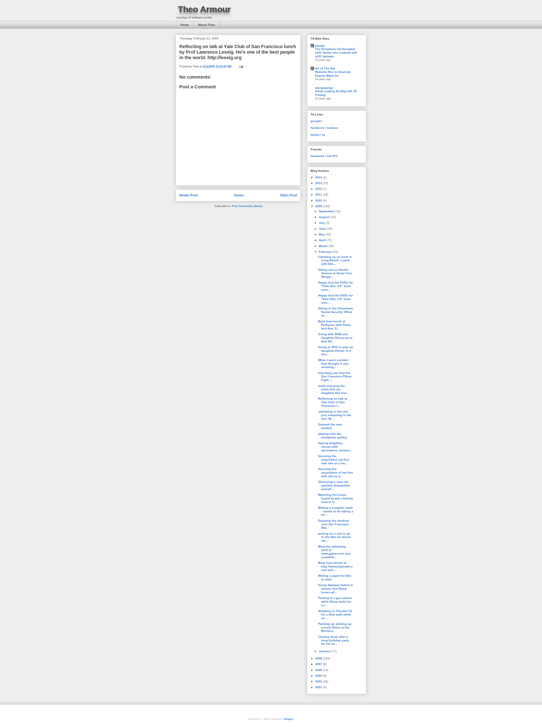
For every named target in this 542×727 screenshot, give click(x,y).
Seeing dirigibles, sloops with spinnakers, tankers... (335, 446)
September (327, 211)
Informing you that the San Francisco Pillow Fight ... (334, 376)
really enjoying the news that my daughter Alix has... (333, 389)
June (323, 228)
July (322, 222)
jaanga (320, 45)
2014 (319, 177)
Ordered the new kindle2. (330, 426)
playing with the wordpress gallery (332, 435)
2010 (319, 200)
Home (185, 24)
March (324, 246)
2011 (319, 194)
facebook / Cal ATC (324, 156)
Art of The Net (325, 68)
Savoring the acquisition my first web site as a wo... (333, 459)
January (325, 651)
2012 (319, 188)
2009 (319, 206)
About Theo (206, 24)
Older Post (288, 195)
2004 (319, 675)
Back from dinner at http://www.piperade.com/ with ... (335, 566)
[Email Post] (241, 66)
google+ (316, 121)
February (326, 251)
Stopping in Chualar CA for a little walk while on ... (335, 614)
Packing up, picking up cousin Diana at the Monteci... (334, 627)
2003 (319, 681)
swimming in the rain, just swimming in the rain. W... (334, 415)
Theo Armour (204, 9)
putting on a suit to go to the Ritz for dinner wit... (334, 537)
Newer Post (188, 195)
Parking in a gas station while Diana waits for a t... (335, 601)
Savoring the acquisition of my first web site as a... (335, 472)
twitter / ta (318, 134)
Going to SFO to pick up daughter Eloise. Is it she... (335, 350)
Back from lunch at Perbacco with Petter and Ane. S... (334, 325)
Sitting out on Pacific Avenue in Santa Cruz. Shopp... (335, 273)
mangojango (324, 87)
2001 (319, 687)
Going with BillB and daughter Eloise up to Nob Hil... (335, 337)
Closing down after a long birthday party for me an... (333, 640)
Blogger (288, 719)
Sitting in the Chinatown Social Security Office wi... (335, 312)
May (322, 234)
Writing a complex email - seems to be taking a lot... (335, 511)
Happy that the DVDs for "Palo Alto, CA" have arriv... (335, 286)
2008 (319, 658)
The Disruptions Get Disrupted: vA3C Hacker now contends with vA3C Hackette (336, 52)
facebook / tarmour (324, 127)
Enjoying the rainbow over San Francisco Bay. (333, 524)
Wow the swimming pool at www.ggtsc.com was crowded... (334, 552)
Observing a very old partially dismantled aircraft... (334, 485)
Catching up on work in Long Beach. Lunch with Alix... (335, 260)
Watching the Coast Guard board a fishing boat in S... (335, 498)
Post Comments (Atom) (247, 206)
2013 (319, 183)
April (322, 240)
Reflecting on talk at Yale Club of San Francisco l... (332, 402)
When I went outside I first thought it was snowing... (333, 363)
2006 (319, 670)
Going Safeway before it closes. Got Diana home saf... (335, 588)
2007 (319, 664)
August (324, 217)
